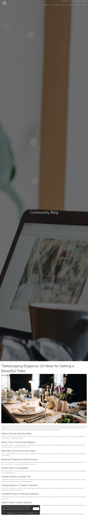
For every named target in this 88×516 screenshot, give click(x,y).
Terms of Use (11, 513)
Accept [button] (36, 508)
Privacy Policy (30, 513)
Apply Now (83, 1)
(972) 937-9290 (64, 1)
